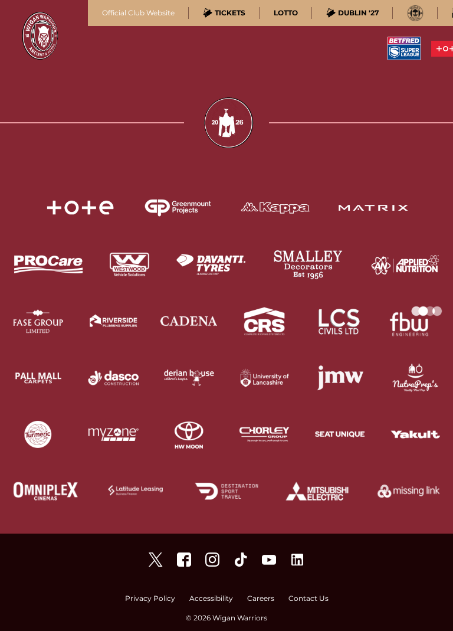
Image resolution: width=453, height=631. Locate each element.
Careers (260, 599)
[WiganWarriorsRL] (156, 559)
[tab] (224, 13)
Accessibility (211, 599)
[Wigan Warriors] (184, 559)
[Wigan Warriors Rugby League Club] (297, 559)
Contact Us (308, 599)
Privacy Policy (150, 599)
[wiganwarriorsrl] (212, 559)
